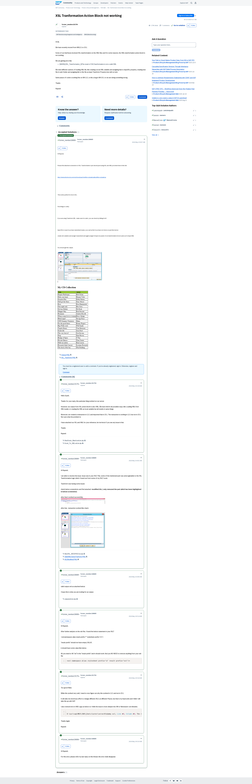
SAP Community (60, 7)
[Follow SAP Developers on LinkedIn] (181, 781)
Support (118, 781)
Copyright (89, 781)
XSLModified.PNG (70, 559)
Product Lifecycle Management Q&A (166, 94)
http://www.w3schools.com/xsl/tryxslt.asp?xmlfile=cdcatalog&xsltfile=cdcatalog (82, 177)
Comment (142, 97)
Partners (113, 3)
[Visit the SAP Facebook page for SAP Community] (170, 781)
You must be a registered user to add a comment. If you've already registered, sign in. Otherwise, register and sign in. (100, 367)
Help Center (129, 3)
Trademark (110, 781)
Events (121, 3)
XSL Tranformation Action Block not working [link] (119, 7)
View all (154, 135)
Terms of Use (80, 781)
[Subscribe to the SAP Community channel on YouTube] (177, 781)
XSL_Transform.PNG (68, 357)
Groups (95, 3)
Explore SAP (184, 3)
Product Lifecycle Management (90, 7)
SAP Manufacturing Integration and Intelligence (69, 34)
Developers (104, 3)
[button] (188, 25)
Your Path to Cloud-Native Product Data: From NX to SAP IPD (173, 60)
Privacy (72, 781)
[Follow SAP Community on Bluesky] (174, 781)
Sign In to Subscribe (186, 15)
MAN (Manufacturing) (90, 34)
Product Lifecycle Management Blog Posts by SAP (170, 62)
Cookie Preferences (128, 781)
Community (67, 3)
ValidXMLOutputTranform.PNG (74, 557)
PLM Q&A (103, 7)
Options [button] (195, 16)
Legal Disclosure (99, 781)
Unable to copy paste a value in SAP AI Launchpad (169, 98)
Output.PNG (65, 355)
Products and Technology (83, 3)
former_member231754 (70, 24)
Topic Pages (139, 3)
